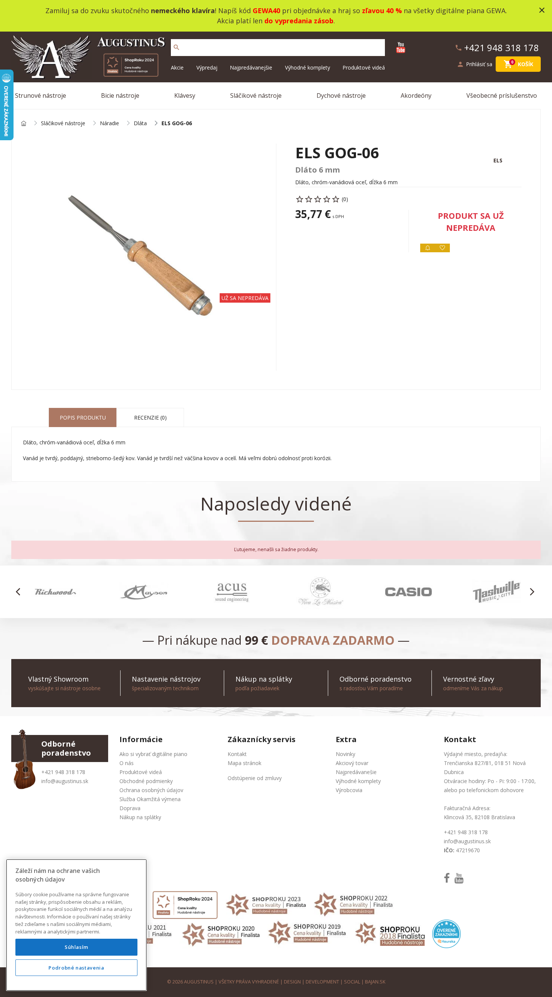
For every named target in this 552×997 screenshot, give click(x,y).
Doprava (129, 808)
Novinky (345, 754)
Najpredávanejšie (251, 67)
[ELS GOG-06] (144, 257)
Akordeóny (416, 95)
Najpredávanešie (356, 772)
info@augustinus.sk (64, 781)
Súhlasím (76, 947)
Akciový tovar (352, 763)
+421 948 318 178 (63, 772)
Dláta (140, 123)
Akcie (177, 67)
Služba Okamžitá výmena (150, 799)
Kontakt (237, 754)
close (541, 10)
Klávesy (184, 95)
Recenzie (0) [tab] (150, 417)
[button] (20, 591)
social (352, 982)
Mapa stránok (244, 763)
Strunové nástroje (40, 95)
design (292, 982)
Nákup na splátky (140, 817)
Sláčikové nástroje (256, 95)
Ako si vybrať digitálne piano (153, 754)
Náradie (109, 123)
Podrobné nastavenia (76, 967)
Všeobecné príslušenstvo (501, 95)
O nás (126, 763)
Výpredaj (206, 67)
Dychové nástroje (341, 95)
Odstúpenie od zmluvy (255, 778)
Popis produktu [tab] (83, 417)
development (322, 982)
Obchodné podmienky (146, 781)
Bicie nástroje (120, 95)
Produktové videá (363, 67)
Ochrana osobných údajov (151, 790)
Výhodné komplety (307, 67)
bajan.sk (375, 982)
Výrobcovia (349, 790)
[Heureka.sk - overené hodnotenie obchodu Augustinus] (446, 933)
